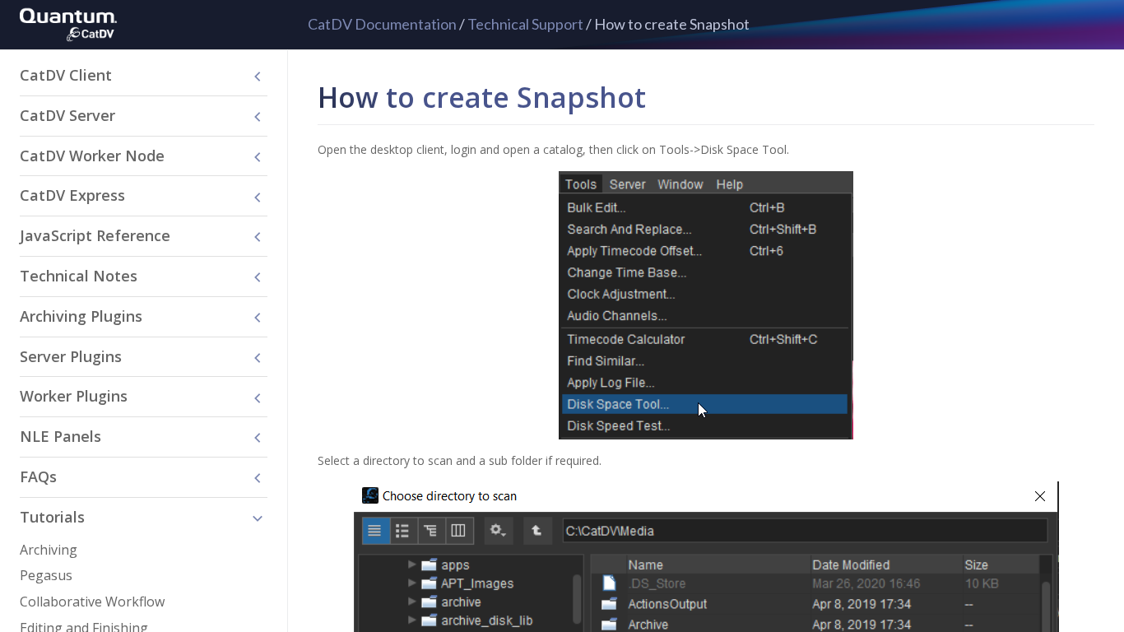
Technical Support (525, 24)
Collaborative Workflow (92, 601)
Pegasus (46, 575)
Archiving (48, 550)
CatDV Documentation (382, 24)
